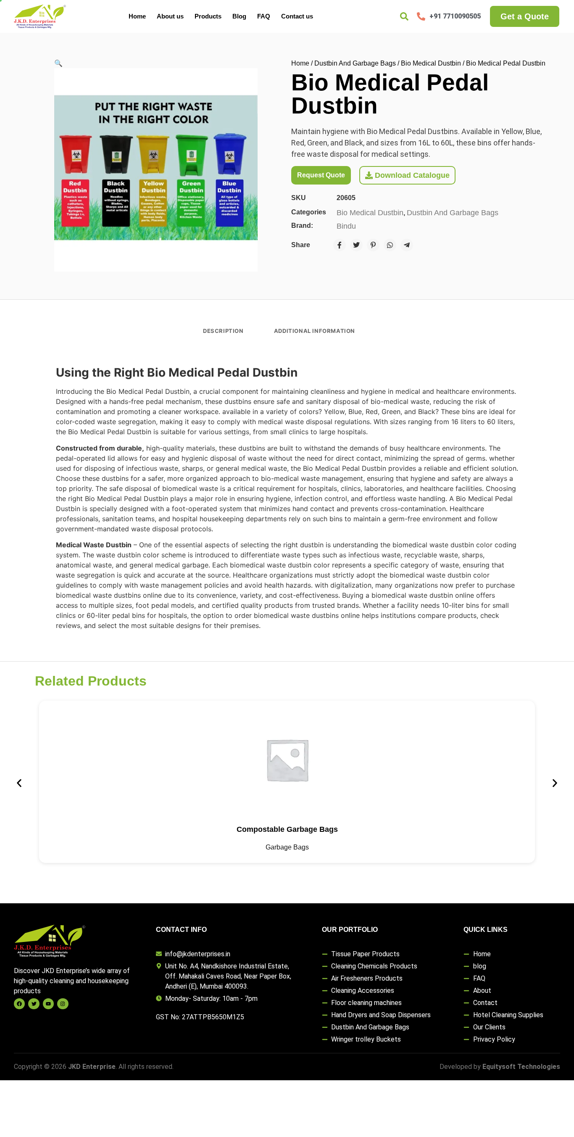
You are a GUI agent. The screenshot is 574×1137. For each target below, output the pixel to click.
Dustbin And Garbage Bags (355, 63)
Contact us (297, 16)
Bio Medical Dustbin (431, 63)
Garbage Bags (287, 847)
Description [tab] (223, 330)
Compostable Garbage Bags (287, 829)
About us (170, 16)
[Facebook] (339, 245)
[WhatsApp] (390, 245)
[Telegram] (406, 245)
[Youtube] (48, 1003)
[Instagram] (62, 1003)
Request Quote (321, 175)
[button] (58, 63)
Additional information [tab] (314, 330)
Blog (239, 16)
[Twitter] (356, 245)
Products (208, 16)
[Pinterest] (373, 245)
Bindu (346, 226)
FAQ (263, 16)
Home (137, 16)
